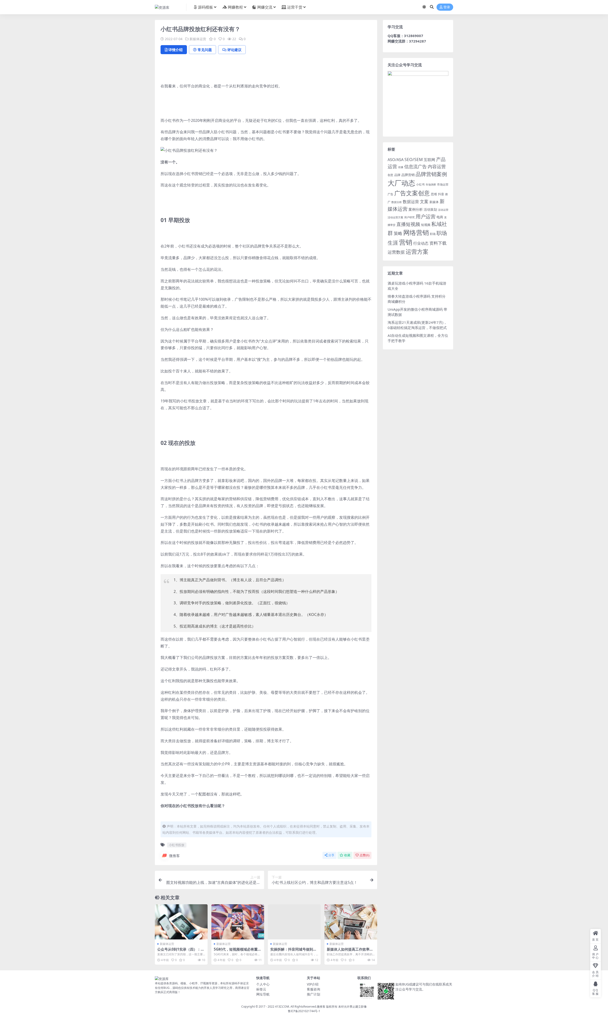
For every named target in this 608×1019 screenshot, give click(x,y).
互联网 (429, 159)
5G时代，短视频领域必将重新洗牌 (237, 951)
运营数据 (396, 252)
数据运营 (411, 201)
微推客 (174, 855)
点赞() (364, 855)
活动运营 (443, 209)
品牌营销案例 (431, 174)
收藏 (347, 855)
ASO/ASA (396, 159)
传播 (400, 167)
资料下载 (437, 243)
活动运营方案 (395, 217)
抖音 (441, 194)
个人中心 (263, 984)
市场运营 (442, 184)
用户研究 (409, 217)
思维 (434, 194)
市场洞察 (431, 184)
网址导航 (263, 994)
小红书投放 (176, 845)
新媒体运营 (198, 39)
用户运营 (426, 216)
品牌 (397, 175)
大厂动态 (401, 183)
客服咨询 (313, 989)
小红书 (420, 184)
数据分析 (396, 202)
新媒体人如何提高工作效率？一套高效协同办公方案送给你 (350, 951)
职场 (433, 234)
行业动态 (420, 243)
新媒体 (434, 202)
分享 (331, 855)
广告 (390, 194)
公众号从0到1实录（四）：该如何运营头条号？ (180, 951)
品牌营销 (408, 174)
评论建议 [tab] (234, 49)
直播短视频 (408, 224)
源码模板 (205, 7)
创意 (390, 175)
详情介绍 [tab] (175, 49)
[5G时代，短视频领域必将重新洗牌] (237, 921)
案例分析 (415, 209)
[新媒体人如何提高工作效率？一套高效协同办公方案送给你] (350, 921)
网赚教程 (235, 7)
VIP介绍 (312, 984)
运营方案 (417, 251)
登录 (446, 7)
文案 (424, 201)
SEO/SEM (413, 159)
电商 (440, 217)
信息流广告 (415, 166)
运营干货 (294, 7)
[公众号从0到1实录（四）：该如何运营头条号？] (181, 921)
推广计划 (313, 994)
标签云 (261, 989)
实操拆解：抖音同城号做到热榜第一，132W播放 (293, 951)
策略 (398, 233)
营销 (405, 242)
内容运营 (437, 166)
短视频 (425, 225)
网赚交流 (264, 7)
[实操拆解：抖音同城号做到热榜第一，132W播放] (294, 921)
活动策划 (430, 209)
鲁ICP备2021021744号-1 (304, 1011)
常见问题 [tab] (205, 49)
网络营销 (416, 232)
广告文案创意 (412, 193)
